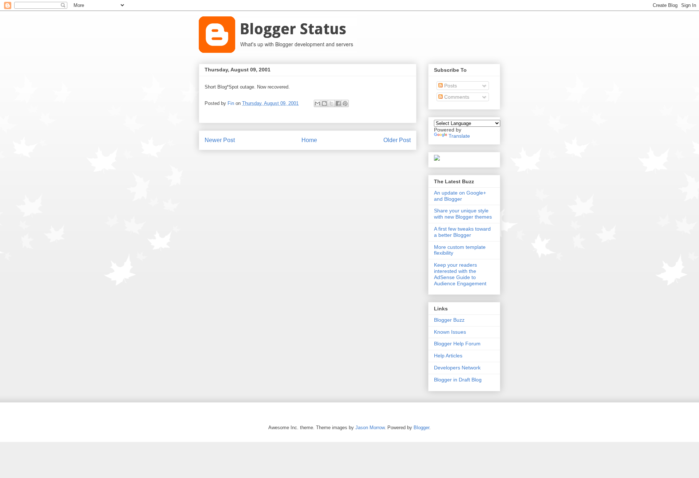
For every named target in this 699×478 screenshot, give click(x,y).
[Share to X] (331, 103)
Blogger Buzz (449, 320)
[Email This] (317, 103)
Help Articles (448, 355)
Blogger (421, 427)
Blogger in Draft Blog (458, 380)
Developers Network (457, 368)
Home (309, 140)
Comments (456, 97)
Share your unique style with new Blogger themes (463, 214)
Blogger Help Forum (457, 343)
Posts (450, 86)
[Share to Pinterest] (345, 103)
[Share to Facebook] (338, 103)
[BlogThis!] (324, 103)
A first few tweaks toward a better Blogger (462, 232)
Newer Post (220, 140)
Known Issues (450, 332)
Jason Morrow (369, 427)
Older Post (397, 140)
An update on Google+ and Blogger (460, 196)
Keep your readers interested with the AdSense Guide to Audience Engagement (460, 274)
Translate (459, 136)
